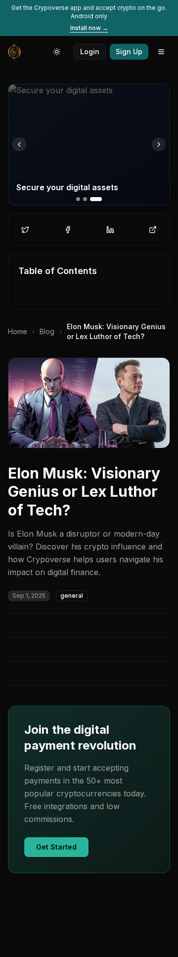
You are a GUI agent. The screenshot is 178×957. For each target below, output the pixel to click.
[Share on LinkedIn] (110, 230)
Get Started (56, 847)
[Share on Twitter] (25, 230)
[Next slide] (159, 144)
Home (17, 331)
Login (89, 51)
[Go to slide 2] (85, 199)
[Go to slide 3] (96, 199)
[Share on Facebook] (68, 230)
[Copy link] (153, 230)
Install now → (89, 28)
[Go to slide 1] (78, 199)
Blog (47, 331)
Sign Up (129, 51)
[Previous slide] (19, 144)
